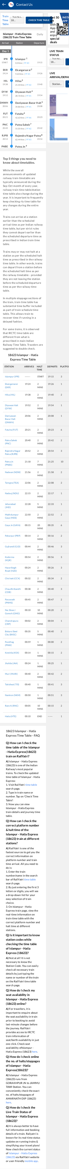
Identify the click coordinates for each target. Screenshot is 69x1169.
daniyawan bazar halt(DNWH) (10, 419)
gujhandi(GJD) (12, 546)
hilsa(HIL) (10, 394)
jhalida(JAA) (11, 663)
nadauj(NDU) (12, 493)
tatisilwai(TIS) (12, 684)
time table (31, 784)
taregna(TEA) (12, 482)
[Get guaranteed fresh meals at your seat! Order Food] (59, 105)
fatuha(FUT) (11, 429)
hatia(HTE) (11, 716)
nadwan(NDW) (13, 472)
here (34, 1051)
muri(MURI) (11, 673)
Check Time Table (39, 20)
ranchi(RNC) (12, 705)
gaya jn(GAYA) (12, 525)
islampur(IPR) (12, 376)
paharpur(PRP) (12, 535)
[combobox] (13, 20)
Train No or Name (17, 17)
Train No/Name (57, 58)
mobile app (31, 1161)
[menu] (4, 4)
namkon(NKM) (13, 695)
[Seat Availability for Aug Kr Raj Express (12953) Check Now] (59, 129)
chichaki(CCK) (12, 578)
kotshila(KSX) (12, 652)
